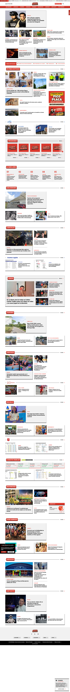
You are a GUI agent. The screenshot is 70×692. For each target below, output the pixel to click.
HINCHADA (28, 6)
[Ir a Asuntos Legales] (12, 257)
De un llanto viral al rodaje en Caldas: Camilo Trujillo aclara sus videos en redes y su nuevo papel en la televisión (20, 301)
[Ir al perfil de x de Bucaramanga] (34, 634)
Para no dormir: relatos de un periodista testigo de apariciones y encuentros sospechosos (35, 604)
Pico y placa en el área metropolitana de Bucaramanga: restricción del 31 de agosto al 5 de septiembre (25, 42)
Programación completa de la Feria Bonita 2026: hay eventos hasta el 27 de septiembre (39, 41)
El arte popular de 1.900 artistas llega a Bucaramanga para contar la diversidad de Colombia (18, 92)
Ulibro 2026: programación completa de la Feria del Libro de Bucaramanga (55, 32)
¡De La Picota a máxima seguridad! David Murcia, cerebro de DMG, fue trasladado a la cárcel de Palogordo (35, 20)
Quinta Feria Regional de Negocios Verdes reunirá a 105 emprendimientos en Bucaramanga (55, 548)
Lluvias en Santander (61, 63)
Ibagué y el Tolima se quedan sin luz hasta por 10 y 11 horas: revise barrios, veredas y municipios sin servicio (35, 177)
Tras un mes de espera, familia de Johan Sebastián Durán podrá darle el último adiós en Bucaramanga (24, 216)
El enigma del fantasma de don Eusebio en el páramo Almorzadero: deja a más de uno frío (24, 619)
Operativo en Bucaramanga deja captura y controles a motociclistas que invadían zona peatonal (18, 251)
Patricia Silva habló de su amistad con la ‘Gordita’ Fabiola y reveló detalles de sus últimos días (56, 302)
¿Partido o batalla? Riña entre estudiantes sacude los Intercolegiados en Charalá (39, 75)
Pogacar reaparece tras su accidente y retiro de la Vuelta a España (55, 390)
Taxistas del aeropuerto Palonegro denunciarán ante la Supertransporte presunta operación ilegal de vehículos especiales (35, 200)
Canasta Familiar (3, 0)
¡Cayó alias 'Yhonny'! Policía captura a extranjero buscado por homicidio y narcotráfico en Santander (57, 84)
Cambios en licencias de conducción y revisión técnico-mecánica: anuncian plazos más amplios (11, 178)
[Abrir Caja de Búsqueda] (63, 4)
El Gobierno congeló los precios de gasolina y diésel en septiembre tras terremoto (24, 448)
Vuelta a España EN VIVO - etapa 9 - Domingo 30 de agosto (24, 390)
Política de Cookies (62, 686)
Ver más (61, 69)
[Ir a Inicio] (35, 3)
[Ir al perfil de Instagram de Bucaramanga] (38, 634)
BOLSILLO (34, 6)
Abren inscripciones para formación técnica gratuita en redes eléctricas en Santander (40, 585)
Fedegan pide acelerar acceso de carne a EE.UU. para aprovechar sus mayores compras (24, 475)
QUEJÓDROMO (8, 6)
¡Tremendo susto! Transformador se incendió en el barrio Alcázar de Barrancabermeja (32, 113)
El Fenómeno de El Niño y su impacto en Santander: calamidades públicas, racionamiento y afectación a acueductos (55, 54)
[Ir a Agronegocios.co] (27, 460)
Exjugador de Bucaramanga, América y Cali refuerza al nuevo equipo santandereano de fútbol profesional (40, 377)
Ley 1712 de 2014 (35, 643)
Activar (3, 551)
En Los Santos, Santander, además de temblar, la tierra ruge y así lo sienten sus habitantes (56, 39)
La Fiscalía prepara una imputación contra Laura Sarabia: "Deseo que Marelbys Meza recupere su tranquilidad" (24, 130)
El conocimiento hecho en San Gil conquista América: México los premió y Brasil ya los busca (40, 511)
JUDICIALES (15, 6)
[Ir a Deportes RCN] (11, 383)
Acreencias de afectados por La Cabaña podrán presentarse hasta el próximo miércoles (55, 475)
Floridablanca (51, 63)
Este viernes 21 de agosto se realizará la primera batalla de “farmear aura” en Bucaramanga (40, 501)
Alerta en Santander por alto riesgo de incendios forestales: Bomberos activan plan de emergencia (25, 54)
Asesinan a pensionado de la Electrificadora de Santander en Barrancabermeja (11, 41)
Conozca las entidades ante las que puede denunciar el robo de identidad (54, 265)
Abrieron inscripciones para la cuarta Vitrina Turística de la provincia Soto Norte (23, 548)
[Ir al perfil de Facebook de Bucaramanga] (31, 634)
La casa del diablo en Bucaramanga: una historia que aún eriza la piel (55, 619)
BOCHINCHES (40, 6)
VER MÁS (14, 157)
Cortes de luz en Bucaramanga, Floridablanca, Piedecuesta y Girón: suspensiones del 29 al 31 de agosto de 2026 (39, 94)
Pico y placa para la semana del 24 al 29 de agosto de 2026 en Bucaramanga (55, 341)
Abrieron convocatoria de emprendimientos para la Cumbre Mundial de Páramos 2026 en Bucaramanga (24, 431)
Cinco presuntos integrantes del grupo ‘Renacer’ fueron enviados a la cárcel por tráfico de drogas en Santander (40, 242)
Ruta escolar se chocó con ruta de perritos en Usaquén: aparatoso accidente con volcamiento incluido (55, 285)
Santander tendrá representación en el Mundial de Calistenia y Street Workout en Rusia (18, 375)
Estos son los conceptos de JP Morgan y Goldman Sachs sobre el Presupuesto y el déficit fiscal (55, 448)
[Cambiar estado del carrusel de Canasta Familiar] (8, 1)
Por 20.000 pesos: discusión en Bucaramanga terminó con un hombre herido (40, 253)
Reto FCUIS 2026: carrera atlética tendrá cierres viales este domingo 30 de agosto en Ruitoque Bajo (35, 325)
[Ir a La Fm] (9, 122)
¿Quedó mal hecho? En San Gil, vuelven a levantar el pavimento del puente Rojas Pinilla (24, 341)
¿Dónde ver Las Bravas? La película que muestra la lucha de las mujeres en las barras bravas (19, 510)
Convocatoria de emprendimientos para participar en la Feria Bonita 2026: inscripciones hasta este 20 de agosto (55, 431)
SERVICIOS (47, 6)
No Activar (11, 551)
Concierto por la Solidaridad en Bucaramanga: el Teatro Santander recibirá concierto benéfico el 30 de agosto (35, 532)
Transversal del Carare (40, 63)
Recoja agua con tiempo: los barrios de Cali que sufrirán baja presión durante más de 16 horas (23, 177)
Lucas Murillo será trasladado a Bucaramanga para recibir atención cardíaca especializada (55, 130)
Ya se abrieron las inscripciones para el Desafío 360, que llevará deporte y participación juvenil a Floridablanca (40, 368)
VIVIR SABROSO (61, 6)
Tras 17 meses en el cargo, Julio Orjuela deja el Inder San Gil (55, 216)
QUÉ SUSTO (54, 6)
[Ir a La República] (8, 440)
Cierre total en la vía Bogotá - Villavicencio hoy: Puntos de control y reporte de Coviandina (58, 178)
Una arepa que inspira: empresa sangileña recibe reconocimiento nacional (36, 415)
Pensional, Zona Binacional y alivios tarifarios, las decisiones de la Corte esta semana (24, 265)
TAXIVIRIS (22, 6)
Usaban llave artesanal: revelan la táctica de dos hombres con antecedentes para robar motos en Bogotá (56, 294)
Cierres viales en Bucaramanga (25, 63)
